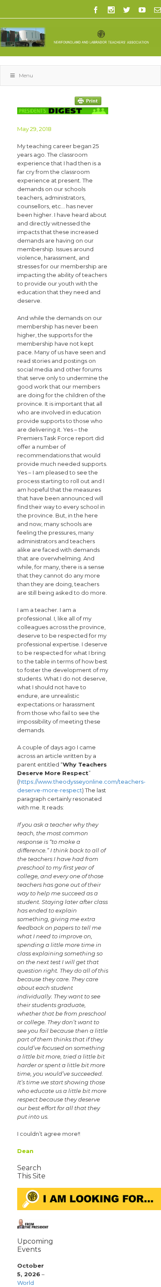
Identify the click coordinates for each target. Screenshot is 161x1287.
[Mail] (157, 9)
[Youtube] (142, 9)
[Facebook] (95, 9)
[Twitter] (126, 9)
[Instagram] (111, 9)
